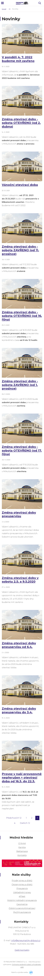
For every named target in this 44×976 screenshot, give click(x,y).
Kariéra (22, 847)
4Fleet (22, 896)
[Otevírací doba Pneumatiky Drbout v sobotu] (22, 101)
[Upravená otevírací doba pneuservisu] (22, 494)
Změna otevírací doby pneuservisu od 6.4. (19, 645)
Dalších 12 (25, 823)
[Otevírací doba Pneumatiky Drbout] (22, 363)
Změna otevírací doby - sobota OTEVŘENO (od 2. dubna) (21, 122)
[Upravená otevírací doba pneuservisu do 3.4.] (22, 690)
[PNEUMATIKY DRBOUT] (22, 3)
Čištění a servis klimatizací (22, 908)
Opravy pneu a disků (22, 884)
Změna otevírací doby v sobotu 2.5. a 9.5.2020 (20, 579)
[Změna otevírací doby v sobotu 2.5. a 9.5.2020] (22, 559)
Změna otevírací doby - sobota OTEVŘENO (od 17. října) (22, 450)
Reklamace (22, 851)
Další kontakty (22, 950)
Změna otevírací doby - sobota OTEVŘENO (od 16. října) (22, 315)
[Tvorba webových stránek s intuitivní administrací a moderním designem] (30, 972)
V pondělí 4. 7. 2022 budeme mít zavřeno (18, 58)
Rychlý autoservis (22, 912)
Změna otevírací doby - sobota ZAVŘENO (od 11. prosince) (20, 250)
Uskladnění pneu (22, 892)
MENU (2, 3)
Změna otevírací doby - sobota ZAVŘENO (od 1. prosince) (20, 384)
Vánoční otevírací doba (20, 185)
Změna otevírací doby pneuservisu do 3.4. (19, 710)
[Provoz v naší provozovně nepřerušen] (22, 755)
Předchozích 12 (13, 818)
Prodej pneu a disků (22, 880)
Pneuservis (22, 888)
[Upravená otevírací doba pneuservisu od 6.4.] (22, 625)
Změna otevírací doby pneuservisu (19, 514)
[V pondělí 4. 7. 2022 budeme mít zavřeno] (22, 39)
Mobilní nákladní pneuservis (22, 900)
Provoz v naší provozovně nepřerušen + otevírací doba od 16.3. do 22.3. (22, 777)
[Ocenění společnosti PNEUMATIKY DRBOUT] (22, 862)
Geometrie (22, 904)
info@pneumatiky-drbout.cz (25, 940)
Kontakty (22, 855)
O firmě (22, 843)
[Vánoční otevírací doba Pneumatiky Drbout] (22, 166)
